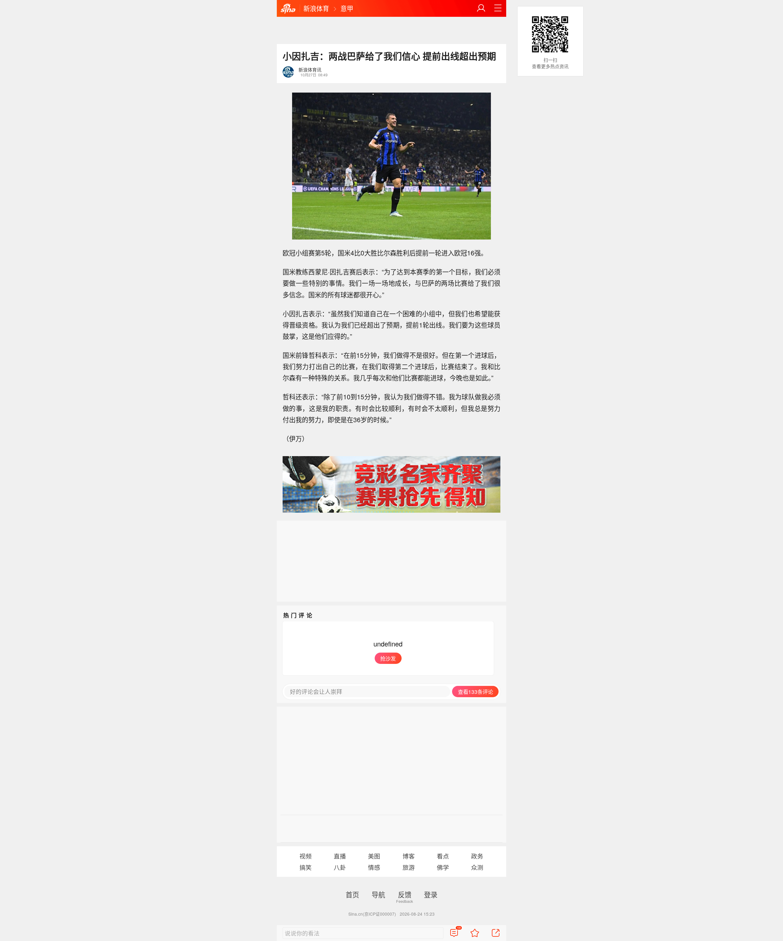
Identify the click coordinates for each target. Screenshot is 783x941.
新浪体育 (316, 8)
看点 (443, 855)
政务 (477, 855)
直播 (340, 855)
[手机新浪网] (288, 8)
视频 (305, 855)
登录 (430, 894)
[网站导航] (498, 8)
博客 (409, 855)
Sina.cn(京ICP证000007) (372, 914)
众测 (477, 867)
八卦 (340, 867)
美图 (374, 855)
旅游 (409, 867)
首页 (352, 894)
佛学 (443, 867)
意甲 (346, 8)
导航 (378, 894)
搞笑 (305, 867)
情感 (374, 867)
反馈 (404, 894)
